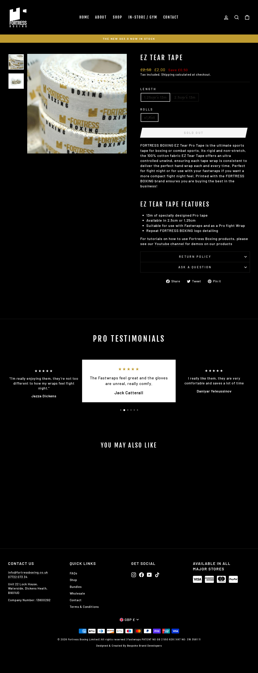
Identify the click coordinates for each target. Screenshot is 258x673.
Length (148, 89)
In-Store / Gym (142, 17)
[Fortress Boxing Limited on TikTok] (157, 574)
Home (84, 17)
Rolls (146, 109)
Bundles (76, 586)
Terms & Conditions (84, 606)
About (101, 17)
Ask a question (195, 267)
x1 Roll (149, 117)
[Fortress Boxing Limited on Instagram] (133, 574)
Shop (117, 17)
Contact (171, 17)
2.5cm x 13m (185, 97)
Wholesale (77, 593)
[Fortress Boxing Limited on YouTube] (149, 574)
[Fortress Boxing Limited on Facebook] (141, 574)
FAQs (73, 573)
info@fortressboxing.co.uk (28, 572)
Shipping (168, 74)
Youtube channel (169, 243)
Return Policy (195, 256)
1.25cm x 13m (155, 97)
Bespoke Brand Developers (144, 645)
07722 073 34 (18, 577)
